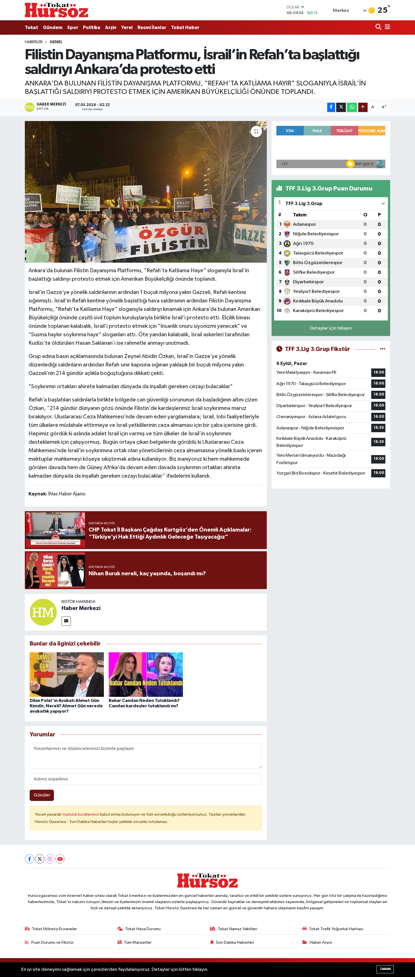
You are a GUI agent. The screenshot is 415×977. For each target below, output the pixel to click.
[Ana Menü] (386, 27)
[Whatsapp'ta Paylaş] (352, 107)
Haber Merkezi (81, 608)
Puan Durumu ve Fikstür (52, 942)
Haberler (34, 42)
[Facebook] (29, 859)
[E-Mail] (66, 621)
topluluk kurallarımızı (81, 814)
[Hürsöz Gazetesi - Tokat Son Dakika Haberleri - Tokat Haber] (56, 10)
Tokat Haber (185, 27)
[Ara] (379, 27)
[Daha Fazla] (363, 107)
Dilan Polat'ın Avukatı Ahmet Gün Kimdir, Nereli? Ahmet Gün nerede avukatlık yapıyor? (66, 705)
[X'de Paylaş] (341, 107)
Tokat (31, 27)
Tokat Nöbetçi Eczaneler (54, 929)
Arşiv (110, 27)
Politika (91, 27)
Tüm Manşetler (138, 942)
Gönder (42, 795)
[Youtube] (60, 859)
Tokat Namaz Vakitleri (237, 929)
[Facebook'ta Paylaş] (331, 107)
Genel (56, 42)
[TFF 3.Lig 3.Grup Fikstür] (382, 349)
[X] (39, 859)
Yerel (127, 27)
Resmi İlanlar (151, 27)
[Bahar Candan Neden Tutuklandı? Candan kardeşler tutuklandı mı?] (146, 674)
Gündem (52, 27)
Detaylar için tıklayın (331, 328)
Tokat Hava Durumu (143, 929)
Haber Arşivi (321, 942)
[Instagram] (49, 859)
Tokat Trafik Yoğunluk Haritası (336, 929)
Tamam (385, 969)
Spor (72, 27)
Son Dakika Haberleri (235, 942)
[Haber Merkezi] (43, 612)
